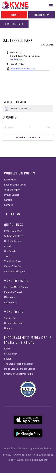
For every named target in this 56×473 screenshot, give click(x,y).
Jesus (7, 256)
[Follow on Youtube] (18, 214)
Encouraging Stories (15, 184)
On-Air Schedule (13, 241)
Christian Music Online (16, 287)
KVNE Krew (10, 179)
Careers (8, 199)
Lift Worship (10, 353)
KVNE (7, 348)
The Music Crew (12, 261)
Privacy (7, 454)
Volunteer (9, 318)
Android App (10, 302)
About (7, 246)
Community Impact (14, 271)
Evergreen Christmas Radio (18, 373)
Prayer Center (11, 194)
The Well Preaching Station (18, 363)
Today (28, 127)
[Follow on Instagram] (12, 214)
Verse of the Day (13, 266)
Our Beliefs (10, 251)
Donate (14, 15)
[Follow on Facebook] (6, 214)
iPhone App (10, 297)
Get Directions (17, 59)
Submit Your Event (14, 236)
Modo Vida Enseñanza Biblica (19, 368)
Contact (8, 205)
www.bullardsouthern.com (23, 68)
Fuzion (7, 358)
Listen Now (41, 15)
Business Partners (13, 323)
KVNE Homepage (14, 24)
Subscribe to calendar (26, 137)
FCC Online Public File (24, 454)
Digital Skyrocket (38, 459)
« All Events (47, 44)
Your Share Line (12, 189)
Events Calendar (13, 231)
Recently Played (13, 292)
